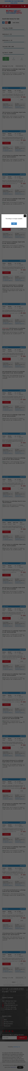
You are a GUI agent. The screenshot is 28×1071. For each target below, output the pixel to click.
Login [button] (16, 22)
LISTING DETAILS (6, 100)
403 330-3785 (18, 106)
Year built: (8, 46)
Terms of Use (13, 1067)
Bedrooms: (7, 34)
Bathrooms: (7, 40)
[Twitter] (6, 6)
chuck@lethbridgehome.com (9, 107)
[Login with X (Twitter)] (9, 23)
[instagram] (7, 1031)
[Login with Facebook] (3, 23)
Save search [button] (6, 59)
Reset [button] (13, 59)
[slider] (3, 30)
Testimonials (7, 1026)
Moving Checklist (8, 1023)
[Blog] (13, 1031)
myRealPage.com (16, 1046)
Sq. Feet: (8, 52)
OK (20, 1067)
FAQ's (5, 1019)
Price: (8, 28)
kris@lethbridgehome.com (20, 107)
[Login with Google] (6, 23)
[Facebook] (3, 6)
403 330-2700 (5, 106)
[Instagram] (9, 6)
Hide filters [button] (21, 59)
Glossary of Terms (8, 1021)
